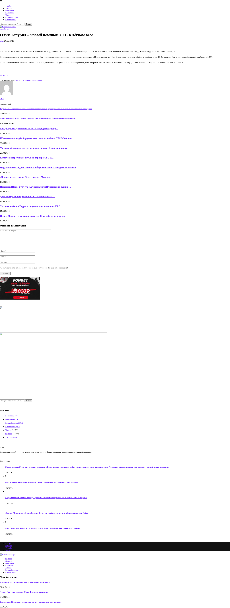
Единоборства (11, 17)
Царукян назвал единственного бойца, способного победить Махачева (38, 167)
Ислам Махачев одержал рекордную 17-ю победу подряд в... (32, 216)
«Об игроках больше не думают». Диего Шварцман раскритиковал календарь (41, 482)
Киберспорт (10, 19)
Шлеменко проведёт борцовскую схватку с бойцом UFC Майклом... (37, 138)
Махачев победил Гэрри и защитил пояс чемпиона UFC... (31, 206)
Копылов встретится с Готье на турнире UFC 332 (27, 157)
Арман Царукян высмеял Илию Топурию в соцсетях (24, 592)
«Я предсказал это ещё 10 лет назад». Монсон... (25, 177)
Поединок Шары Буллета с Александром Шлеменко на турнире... (35, 186)
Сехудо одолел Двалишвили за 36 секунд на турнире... (29, 128)
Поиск (28, 24)
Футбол (8, 6)
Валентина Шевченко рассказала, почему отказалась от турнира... (30, 602)
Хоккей (8, 8)
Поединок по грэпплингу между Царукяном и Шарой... (25, 582)
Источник (4, 75)
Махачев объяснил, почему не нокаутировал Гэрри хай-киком (33, 148)
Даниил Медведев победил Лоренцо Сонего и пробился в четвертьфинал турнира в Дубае (46, 513)
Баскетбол (9, 13)
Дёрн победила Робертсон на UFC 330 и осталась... (27, 196)
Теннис (8, 15)
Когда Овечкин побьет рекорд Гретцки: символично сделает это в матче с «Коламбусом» (46, 498)
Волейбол (9, 10)
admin (2, 41)
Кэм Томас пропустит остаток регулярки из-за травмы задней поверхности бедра (42, 528)
